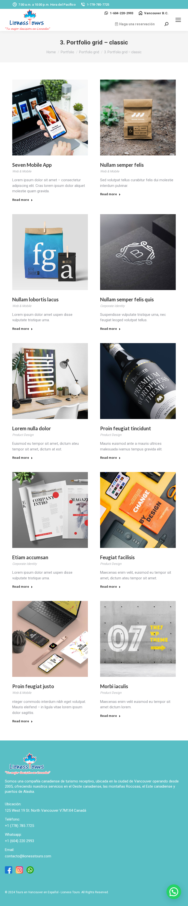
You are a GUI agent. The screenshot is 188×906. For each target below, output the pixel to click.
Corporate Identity (112, 306)
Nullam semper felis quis (127, 299)
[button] (173, 891)
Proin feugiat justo (33, 686)
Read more (20, 200)
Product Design (23, 435)
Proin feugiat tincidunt (125, 428)
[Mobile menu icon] (178, 20)
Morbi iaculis (114, 686)
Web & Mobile (21, 171)
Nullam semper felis (122, 165)
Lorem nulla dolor (31, 428)
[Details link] (50, 117)
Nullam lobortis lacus (35, 299)
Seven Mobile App (32, 165)
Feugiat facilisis (117, 557)
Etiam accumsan (30, 557)
